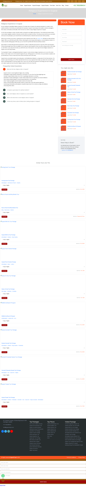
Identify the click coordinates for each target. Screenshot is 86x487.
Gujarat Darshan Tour (51, 427)
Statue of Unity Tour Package (73, 92)
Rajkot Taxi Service (33, 450)
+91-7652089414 (7, 424)
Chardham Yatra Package (70, 434)
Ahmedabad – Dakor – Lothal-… (8, 264)
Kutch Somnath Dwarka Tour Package (73, 439)
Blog (63, 5)
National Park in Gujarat (34, 441)
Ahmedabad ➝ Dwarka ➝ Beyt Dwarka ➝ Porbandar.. (12, 345)
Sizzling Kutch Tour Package (73, 119)
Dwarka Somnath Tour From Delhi (72, 425)
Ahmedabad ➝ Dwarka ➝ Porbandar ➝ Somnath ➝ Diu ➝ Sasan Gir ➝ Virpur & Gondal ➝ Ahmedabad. (22, 399)
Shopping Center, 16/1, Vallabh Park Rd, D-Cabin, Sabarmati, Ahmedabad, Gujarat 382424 (33, 1)
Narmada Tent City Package (73, 99)
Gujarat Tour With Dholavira (35, 427)
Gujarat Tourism (27, 5)
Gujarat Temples (45, 5)
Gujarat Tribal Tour (51, 432)
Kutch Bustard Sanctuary (35, 445)
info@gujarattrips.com (7, 1)
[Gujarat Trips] (5, 5)
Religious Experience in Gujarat (71, 443)
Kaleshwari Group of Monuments (36, 429)
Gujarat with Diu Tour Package (71, 427)
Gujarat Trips (40, 38)
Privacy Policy (81, 457)
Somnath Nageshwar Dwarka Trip (72, 423)
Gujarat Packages (36, 5)
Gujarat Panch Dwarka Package (9, 261)
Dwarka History (50, 434)
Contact (66, 5)
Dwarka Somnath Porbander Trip (72, 430)
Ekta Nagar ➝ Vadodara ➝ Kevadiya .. (9, 291)
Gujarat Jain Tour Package (35, 438)
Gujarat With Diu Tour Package (8, 234)
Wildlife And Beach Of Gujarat (74, 126)
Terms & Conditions (71, 457)
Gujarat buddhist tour (51, 425)
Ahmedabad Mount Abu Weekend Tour (73, 432)
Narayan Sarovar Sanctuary (35, 443)
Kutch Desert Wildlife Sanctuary (36, 423)
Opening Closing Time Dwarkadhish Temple (74, 445)
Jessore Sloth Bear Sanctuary (35, 446)
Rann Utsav (49, 436)
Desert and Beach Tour (34, 434)
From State (52, 5)
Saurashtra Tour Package (73, 112)
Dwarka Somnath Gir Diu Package (72, 429)
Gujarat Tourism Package (35, 432)
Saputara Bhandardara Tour (53, 423)
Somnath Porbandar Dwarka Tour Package (11, 370)
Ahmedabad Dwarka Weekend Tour (72, 436)
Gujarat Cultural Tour (51, 429)
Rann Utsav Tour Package (73, 105)
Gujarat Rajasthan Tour (34, 436)
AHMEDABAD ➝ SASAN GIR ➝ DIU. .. (9, 318)
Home (21, 5)
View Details (4, 189)
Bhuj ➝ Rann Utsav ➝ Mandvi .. (8, 210)
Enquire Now (2, 485)
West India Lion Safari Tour (35, 439)
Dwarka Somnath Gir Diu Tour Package (73, 438)
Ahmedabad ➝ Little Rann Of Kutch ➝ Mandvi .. (11, 182)
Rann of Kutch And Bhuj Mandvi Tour (10, 207)
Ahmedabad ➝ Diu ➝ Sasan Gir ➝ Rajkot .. (10, 372)
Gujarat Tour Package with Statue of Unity (74, 441)
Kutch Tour (58, 5)
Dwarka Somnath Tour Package (74, 71)
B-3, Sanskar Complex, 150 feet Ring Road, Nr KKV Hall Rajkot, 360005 (15, 421)
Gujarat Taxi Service (34, 448)
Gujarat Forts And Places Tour (36, 425)
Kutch (48, 438)
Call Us (67, 150)
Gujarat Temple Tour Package (8, 397)
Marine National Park (51, 430)
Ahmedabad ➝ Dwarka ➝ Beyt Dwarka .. (10, 237)
